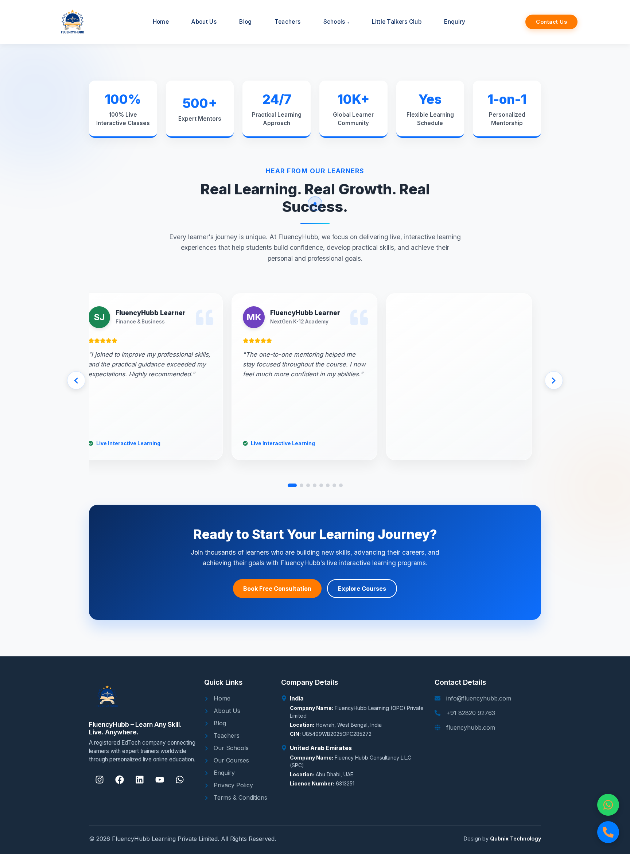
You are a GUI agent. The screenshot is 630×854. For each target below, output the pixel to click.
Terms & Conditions (239, 797)
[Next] (554, 380)
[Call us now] (608, 832)
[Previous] (76, 380)
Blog (219, 723)
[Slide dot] (292, 485)
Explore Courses (362, 588)
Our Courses (230, 760)
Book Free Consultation (277, 588)
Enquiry (223, 772)
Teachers (226, 735)
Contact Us (551, 22)
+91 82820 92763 (470, 713)
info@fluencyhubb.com (478, 698)
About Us (226, 710)
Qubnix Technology (515, 838)
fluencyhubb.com (470, 727)
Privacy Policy (232, 785)
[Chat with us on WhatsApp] (608, 805)
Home (221, 698)
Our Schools (230, 748)
